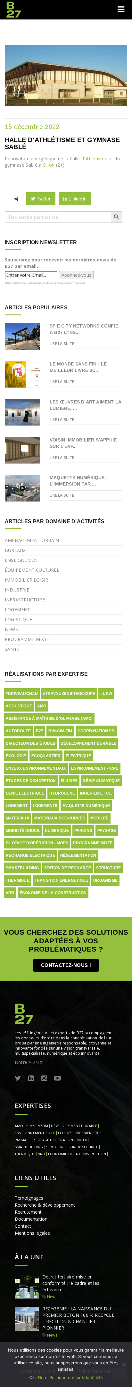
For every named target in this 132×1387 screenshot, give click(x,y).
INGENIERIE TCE (88, 1133)
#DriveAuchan (22, 693)
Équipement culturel (32, 570)
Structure (108, 868)
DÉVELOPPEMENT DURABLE (74, 1126)
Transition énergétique (61, 880)
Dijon (49, 165)
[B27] (14, 10)
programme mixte (92, 843)
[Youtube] (57, 1078)
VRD (10, 893)
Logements (45, 805)
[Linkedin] (31, 1078)
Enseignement (22, 560)
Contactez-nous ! (66, 965)
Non (42, 1377)
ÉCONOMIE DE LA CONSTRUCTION (77, 1154)
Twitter (43, 198)
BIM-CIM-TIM (60, 731)
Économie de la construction (53, 893)
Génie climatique (101, 781)
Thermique (17, 880)
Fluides (69, 781)
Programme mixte (27, 639)
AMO (41, 706)
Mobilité (99, 818)
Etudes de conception (31, 781)
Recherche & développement (45, 1205)
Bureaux (15, 550)
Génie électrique (25, 793)
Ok (32, 1377)
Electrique (78, 756)
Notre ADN (27, 1062)
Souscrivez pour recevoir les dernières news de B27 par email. (60, 263)
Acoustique (19, 706)
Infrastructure (25, 600)
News (11, 629)
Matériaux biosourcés (59, 818)
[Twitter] (18, 1078)
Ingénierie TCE (96, 793)
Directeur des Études (30, 743)
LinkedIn (77, 198)
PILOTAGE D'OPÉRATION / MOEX (60, 1140)
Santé (12, 649)
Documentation (31, 1219)
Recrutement (28, 1212)
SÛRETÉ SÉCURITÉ (83, 1147)
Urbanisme (105, 880)
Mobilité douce (23, 830)
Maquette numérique (86, 805)
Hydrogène (62, 793)
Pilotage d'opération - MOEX (37, 843)
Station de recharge (67, 868)
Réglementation (78, 855)
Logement (17, 610)
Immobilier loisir (26, 580)
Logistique (18, 619)
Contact (23, 1226)
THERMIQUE (25, 1154)
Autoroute (18, 731)
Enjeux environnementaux (36, 768)
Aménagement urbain (32, 540)
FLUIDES (65, 1133)
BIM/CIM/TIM (37, 1126)
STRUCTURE (56, 1147)
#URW (106, 693)
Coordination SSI (96, 731)
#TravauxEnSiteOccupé (69, 693)
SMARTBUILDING (29, 1147)
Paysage (106, 830)
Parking (83, 830)
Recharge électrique (30, 855)
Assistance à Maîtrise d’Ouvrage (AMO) (49, 718)
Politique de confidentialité (76, 1377)
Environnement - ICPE (95, 768)
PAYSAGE (22, 1140)
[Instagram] (44, 1078)
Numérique (57, 830)
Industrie (17, 590)
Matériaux (17, 818)
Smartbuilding (22, 868)
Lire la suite (62, 343)
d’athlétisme (94, 158)
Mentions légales (32, 1233)
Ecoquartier (46, 756)
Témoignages (29, 1198)
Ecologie (16, 756)
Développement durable (88, 743)
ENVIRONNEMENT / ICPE (35, 1133)
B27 (40, 731)
